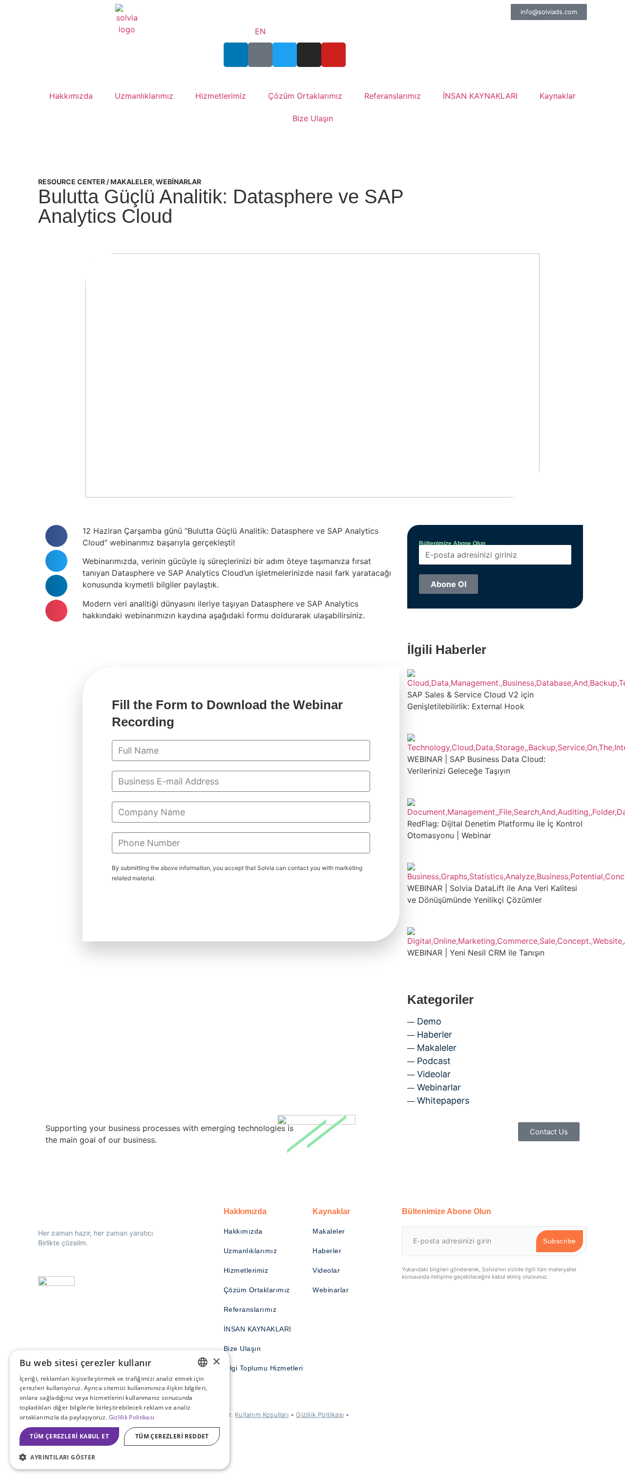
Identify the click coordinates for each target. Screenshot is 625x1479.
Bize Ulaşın (312, 118)
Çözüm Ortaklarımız (305, 96)
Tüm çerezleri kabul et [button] (69, 1436)
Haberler (434, 1034)
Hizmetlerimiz (220, 96)
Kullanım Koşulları (262, 1414)
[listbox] (203, 1362)
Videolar (434, 1074)
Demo (429, 1021)
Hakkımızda (71, 96)
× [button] (216, 1362)
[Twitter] (284, 55)
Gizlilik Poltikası (320, 1414)
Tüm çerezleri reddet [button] (172, 1436)
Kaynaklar (558, 96)
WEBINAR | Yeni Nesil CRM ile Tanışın (475, 952)
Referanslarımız (392, 96)
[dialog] (119, 1409)
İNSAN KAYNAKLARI (480, 96)
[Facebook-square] (260, 55)
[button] (56, 536)
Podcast (434, 1061)
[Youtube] (333, 55)
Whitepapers (443, 1100)
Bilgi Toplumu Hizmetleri (263, 1368)
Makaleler (131, 181)
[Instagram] (309, 55)
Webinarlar (178, 181)
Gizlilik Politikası (132, 1417)
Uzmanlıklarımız (144, 96)
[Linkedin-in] (236, 55)
